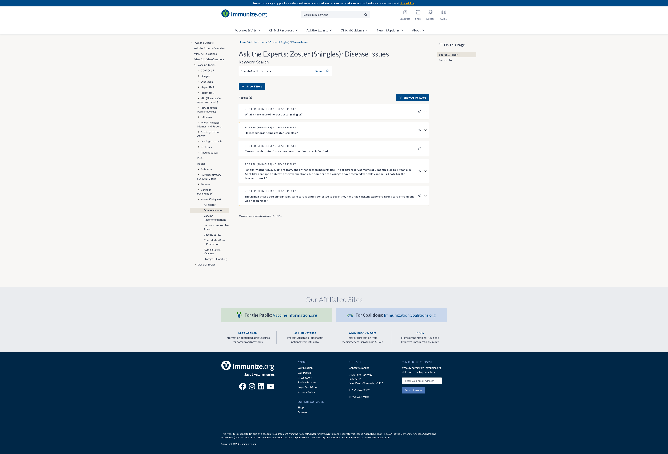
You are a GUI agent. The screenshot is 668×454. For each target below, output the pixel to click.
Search (320, 71)
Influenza (206, 117)
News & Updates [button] (388, 30)
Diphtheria (207, 81)
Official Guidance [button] (352, 30)
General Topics (207, 264)
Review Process (307, 382)
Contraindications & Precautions (214, 242)
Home (242, 42)
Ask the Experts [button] (317, 30)
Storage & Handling (215, 258)
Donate (302, 412)
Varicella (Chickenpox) (205, 191)
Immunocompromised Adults (216, 227)
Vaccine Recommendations (215, 217)
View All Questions (205, 53)
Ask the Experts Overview (209, 48)
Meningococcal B (211, 141)
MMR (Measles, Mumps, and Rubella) (209, 124)
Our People (304, 372)
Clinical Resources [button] (281, 30)
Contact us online (359, 367)
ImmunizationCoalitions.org (396, 315)
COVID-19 (207, 70)
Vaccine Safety (212, 234)
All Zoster (210, 204)
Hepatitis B (207, 92)
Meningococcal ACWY (208, 133)
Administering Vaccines (212, 251)
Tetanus (205, 184)
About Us (407, 3)
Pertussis (206, 146)
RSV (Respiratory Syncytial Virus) (209, 176)
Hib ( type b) (209, 100)
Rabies (201, 163)
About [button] (416, 30)
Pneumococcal (209, 152)
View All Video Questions (209, 59)
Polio (200, 158)
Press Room (305, 377)
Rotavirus (206, 169)
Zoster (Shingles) (279, 42)
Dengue (205, 76)
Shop (301, 407)
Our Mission (305, 367)
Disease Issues (213, 210)
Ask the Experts (257, 42)
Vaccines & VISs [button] (246, 30)
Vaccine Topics (207, 64)
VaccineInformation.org (281, 315)
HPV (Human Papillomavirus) (207, 109)
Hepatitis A (207, 87)
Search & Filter (448, 54)
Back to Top (446, 60)
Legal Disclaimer (308, 387)
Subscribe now (413, 390)
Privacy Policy (306, 392)
